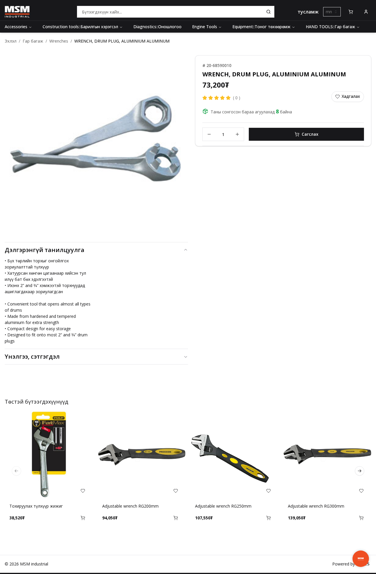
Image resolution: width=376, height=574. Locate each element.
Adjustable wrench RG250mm (223, 506)
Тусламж (308, 12)
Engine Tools (204, 26)
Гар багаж (33, 41)
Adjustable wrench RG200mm (130, 506)
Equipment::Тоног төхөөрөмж (261, 26)
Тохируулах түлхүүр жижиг (36, 506)
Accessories (16, 26)
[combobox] (332, 11)
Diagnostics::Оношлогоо (157, 26)
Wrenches (58, 41)
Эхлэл (10, 41)
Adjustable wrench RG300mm (316, 506)
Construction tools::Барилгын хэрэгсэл (80, 26)
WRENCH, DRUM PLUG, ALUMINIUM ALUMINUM (121, 41)
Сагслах (310, 134)
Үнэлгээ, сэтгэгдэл (32, 356)
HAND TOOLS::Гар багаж (330, 26)
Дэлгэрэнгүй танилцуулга (44, 250)
